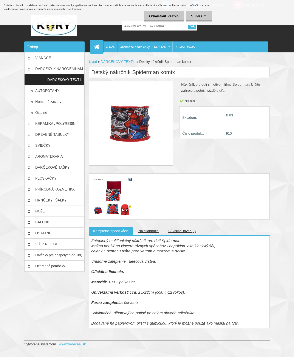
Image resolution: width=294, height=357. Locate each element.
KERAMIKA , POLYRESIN (55, 123)
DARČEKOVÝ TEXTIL (64, 80)
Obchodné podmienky (135, 47)
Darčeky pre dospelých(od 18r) (58, 255)
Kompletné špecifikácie (111, 231)
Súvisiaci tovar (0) (182, 231)
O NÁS (110, 47)
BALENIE (42, 222)
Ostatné (41, 112)
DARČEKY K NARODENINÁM (59, 69)
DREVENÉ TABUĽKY (52, 134)
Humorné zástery (48, 102)
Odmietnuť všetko (164, 16)
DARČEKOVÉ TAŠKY (52, 167)
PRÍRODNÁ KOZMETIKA (55, 189)
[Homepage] (99, 46)
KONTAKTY (162, 47)
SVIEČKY (43, 145)
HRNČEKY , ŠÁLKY (51, 200)
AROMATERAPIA (49, 156)
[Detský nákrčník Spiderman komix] (112, 177)
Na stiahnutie (148, 231)
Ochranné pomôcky (50, 266)
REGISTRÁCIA (185, 47)
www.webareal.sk (72, 344)
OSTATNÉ (43, 233)
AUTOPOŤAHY (47, 91)
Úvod (93, 62)
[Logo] (54, 25)
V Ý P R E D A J (47, 244)
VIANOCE (43, 58)
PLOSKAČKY (46, 178)
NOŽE (40, 211)
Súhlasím (198, 16)
